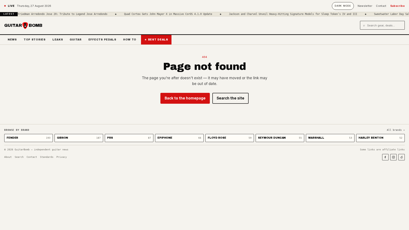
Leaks (57, 39)
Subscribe (397, 5)
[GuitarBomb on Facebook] (385, 157)
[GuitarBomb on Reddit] (401, 157)
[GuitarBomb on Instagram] (393, 157)
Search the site (230, 98)
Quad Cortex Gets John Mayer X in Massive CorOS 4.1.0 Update (165, 14)
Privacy (61, 157)
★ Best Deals (156, 39)
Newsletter (365, 5)
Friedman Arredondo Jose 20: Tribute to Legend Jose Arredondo (59, 14)
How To (129, 39)
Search (19, 157)
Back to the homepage (185, 98)
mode (343, 5)
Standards (46, 157)
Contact (381, 5)
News (12, 39)
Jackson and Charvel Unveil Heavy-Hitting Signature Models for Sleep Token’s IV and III (290, 14)
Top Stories (35, 39)
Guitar (75, 39)
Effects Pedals (102, 39)
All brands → (396, 130)
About (8, 157)
